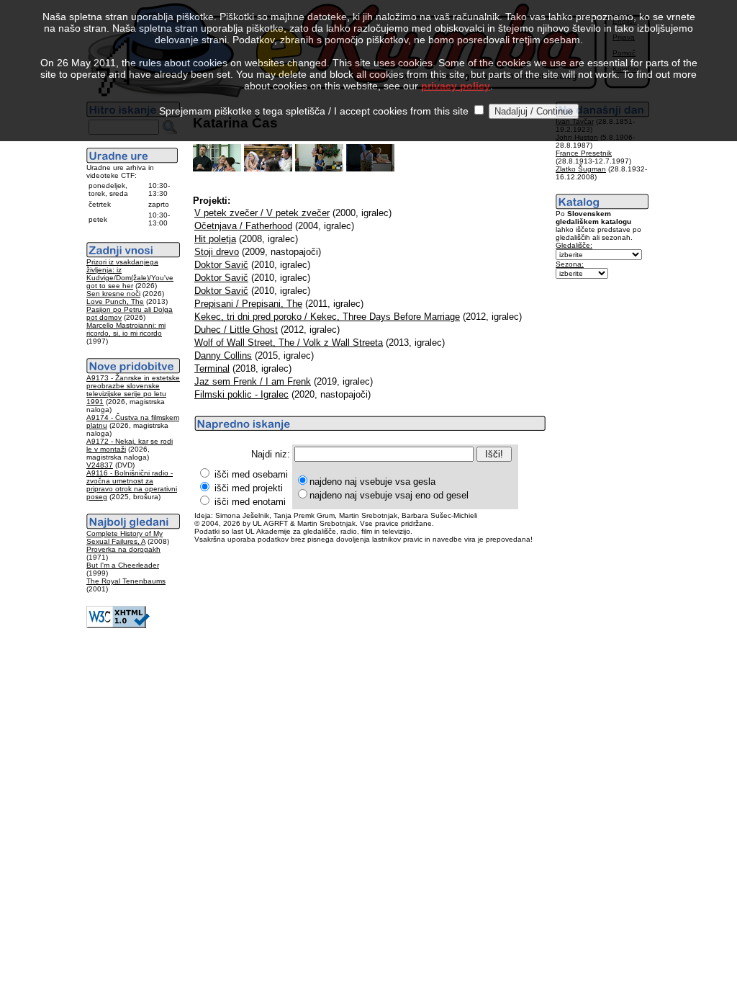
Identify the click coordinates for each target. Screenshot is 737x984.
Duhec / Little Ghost (236, 329)
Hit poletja (215, 238)
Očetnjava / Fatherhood (243, 225)
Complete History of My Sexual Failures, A (124, 537)
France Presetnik (584, 153)
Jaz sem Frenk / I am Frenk (252, 381)
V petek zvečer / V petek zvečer (262, 212)
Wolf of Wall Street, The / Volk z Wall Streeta (288, 342)
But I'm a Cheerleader (122, 565)
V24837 (99, 465)
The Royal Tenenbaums (126, 581)
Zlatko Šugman (581, 169)
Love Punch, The (115, 301)
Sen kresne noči (113, 294)
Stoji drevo (216, 251)
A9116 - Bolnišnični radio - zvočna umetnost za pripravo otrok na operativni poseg (131, 485)
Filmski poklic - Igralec (241, 394)
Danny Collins (223, 355)
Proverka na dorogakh (123, 549)
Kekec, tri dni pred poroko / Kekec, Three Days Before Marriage (327, 316)
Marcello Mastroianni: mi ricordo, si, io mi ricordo (126, 329)
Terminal (212, 368)
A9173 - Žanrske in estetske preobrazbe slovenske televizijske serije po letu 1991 (133, 390)
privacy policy (455, 85)
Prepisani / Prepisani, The (248, 303)
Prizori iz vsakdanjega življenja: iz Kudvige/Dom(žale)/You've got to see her (129, 274)
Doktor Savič (221, 264)
